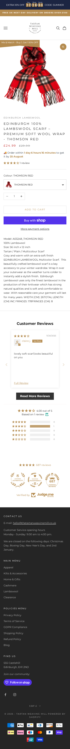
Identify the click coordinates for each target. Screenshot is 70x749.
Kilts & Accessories (15, 573)
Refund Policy (12, 639)
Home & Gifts (12, 579)
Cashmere (10, 585)
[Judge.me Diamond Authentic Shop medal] (18, 480)
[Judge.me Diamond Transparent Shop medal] (35, 480)
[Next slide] (63, 365)
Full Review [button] (21, 383)
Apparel (8, 567)
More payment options (35, 229)
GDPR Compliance (15, 627)
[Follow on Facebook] (5, 694)
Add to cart (35, 209)
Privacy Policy (12, 615)
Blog (7, 645)
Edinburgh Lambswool (22, 117)
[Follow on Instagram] (15, 694)
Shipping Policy (13, 633)
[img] (21, 336)
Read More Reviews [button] (35, 396)
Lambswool (11, 591)
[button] (12, 163)
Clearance (10, 597)
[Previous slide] (6, 365)
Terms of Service (14, 621)
